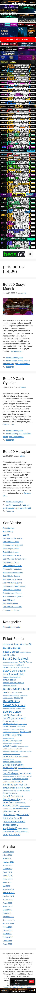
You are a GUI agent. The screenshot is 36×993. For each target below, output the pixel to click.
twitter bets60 (8, 831)
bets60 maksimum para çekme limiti (12, 743)
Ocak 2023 (7, 941)
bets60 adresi (11, 651)
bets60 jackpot (20, 729)
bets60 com (8, 692)
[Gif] (18, 106)
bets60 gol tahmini (21, 708)
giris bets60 (9, 814)
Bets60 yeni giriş (11, 799)
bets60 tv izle (9, 788)
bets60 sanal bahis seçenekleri (11, 770)
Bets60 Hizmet (9, 600)
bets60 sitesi (25, 773)
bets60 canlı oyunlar (14, 434)
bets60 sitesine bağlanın (9, 776)
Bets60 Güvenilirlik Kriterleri (14, 586)
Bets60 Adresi (8, 528)
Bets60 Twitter (23, 788)
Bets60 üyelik (11, 805)
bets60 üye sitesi (7, 809)
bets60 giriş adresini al (9, 708)
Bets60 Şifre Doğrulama (12, 569)
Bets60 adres (11, 647)
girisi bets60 (22, 814)
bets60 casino (9, 680)
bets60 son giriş (7, 779)
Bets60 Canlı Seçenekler (13, 538)
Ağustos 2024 (8, 889)
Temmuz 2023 (9, 920)
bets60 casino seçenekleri (9, 685)
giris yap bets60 (12, 817)
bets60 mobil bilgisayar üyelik (10, 751)
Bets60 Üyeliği (8, 802)
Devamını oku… (17, 351)
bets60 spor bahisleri (20, 779)
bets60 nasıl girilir (23, 756)
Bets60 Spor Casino (11, 549)
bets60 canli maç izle (11, 667)
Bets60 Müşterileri (10, 603)
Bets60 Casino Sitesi (16, 688)
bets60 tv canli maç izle (15, 784)
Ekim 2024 (7, 882)
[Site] (18, 66)
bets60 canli (19, 665)
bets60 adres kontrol (25, 652)
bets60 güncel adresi (14, 718)
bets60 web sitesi (23, 791)
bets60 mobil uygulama (26, 751)
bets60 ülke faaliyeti (20, 802)
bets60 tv (19, 781)
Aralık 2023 (7, 903)
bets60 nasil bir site (10, 756)
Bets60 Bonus (25, 662)
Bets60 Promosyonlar (14, 358)
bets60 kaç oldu (12, 734)
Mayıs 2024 (7, 900)
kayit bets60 (10, 828)
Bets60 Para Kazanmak (12, 607)
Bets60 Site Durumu (11, 542)
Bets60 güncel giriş (10, 721)
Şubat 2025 (7, 869)
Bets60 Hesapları (17, 451)
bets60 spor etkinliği (8, 782)
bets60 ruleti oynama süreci (25, 768)
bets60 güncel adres (12, 715)
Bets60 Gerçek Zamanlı (12, 593)
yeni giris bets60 (11, 834)
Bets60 (6, 535)
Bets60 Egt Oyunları (11, 552)
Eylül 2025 (7, 859)
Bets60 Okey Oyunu (11, 562)
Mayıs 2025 (7, 865)
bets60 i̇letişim (21, 726)
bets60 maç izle (10, 746)
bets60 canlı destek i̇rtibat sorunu (11, 677)
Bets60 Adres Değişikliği (13, 545)
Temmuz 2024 (9, 893)
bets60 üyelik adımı (25, 806)
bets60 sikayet (10, 773)
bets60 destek (18, 692)
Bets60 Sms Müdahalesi (13, 573)
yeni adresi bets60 (21, 831)
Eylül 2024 (7, 886)
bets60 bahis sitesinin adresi (10, 662)
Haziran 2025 (8, 862)
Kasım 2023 (8, 906)
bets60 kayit (25, 731)
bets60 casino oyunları (13, 682)
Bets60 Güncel (12, 711)
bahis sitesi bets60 (22, 644)
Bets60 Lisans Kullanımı (12, 579)
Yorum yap (10, 367)
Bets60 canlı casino (14, 670)
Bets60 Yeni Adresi (13, 796)
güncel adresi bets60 (14, 821)
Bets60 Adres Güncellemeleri (14, 559)
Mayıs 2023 (7, 927)
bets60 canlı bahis (24, 667)
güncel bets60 (10, 825)
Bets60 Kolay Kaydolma (12, 583)
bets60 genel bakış (8, 698)
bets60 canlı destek (13, 674)
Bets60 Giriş (8, 532)
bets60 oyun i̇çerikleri (8, 759)
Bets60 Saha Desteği (11, 576)
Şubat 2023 (7, 937)
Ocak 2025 (7, 872)
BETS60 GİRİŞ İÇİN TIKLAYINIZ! (18, 39)
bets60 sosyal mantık (14, 361)
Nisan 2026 (7, 855)
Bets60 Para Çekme (13, 764)
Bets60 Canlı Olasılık (11, 610)
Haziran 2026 (8, 852)
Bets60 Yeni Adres (10, 793)
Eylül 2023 (7, 913)
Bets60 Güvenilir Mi (10, 724)
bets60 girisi (18, 698)
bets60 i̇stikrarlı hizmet (9, 729)
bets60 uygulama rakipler (9, 790)
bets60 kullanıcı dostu (8, 738)
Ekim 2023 (7, 910)
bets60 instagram (9, 726)
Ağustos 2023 (8, 917)
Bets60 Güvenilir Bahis (12, 555)
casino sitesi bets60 (20, 809)
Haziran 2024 (8, 896)
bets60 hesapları (12, 505)
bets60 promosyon (10, 768)
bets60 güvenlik (22, 724)
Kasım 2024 (8, 879)
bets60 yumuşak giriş (26, 799)
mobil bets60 (23, 829)
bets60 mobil (18, 749)
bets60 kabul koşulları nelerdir (11, 732)
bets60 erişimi (24, 695)
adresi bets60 (8, 644)
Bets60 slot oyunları (24, 776)
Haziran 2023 (8, 924)
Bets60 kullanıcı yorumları (12, 741)
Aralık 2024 (7, 876)
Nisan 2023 (7, 930)
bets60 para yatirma (12, 762)
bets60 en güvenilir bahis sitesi (11, 695)
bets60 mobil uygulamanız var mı (11, 754)
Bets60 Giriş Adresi (14, 705)
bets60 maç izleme (23, 746)
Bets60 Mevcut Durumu (12, 566)
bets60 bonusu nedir (8, 665)
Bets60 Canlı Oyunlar (13, 380)
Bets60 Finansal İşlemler (13, 597)
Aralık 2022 (7, 944)
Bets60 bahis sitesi (15, 658)
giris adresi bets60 (22, 364)
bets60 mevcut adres (8, 749)
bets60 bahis (9, 655)
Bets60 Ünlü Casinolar (12, 590)
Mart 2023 (7, 934)
